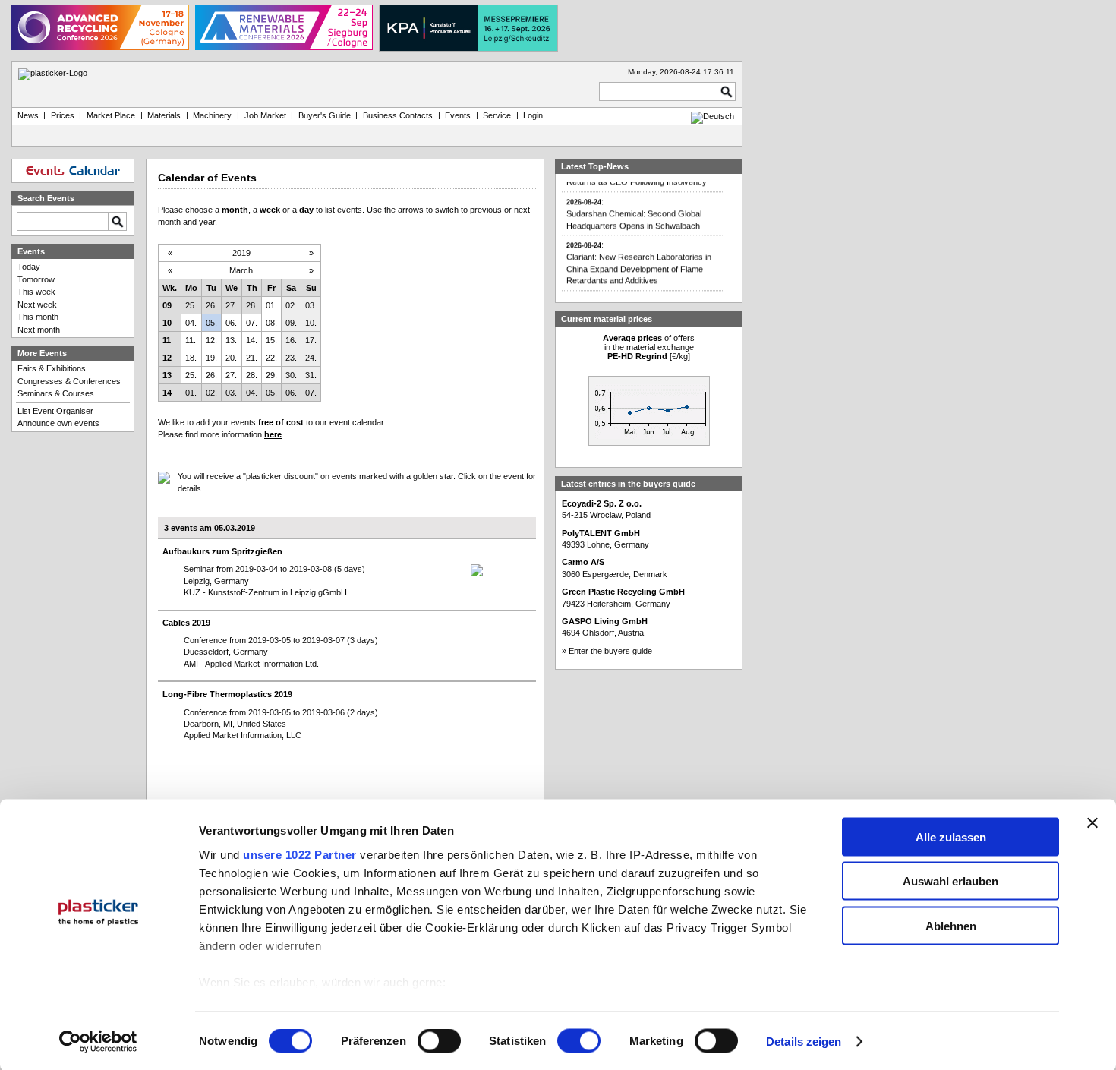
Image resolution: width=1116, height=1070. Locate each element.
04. (191, 322)
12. (211, 340)
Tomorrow (36, 279)
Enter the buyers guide (610, 650)
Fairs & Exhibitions (51, 368)
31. (311, 375)
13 (167, 375)
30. (291, 375)
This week (36, 291)
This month (37, 316)
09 (167, 305)
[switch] (439, 1041)
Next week (37, 304)
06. (231, 322)
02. (291, 305)
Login (533, 115)
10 (167, 322)
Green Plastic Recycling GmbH (623, 591)
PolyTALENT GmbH (601, 533)
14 (167, 392)
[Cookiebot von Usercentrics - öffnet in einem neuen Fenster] (98, 1042)
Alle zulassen (951, 836)
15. (271, 340)
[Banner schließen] (1092, 822)
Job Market (265, 115)
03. (311, 305)
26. (211, 305)
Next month (38, 329)
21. (251, 357)
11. (190, 340)
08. (271, 322)
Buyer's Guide (324, 115)
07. (251, 322)
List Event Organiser (55, 410)
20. (231, 357)
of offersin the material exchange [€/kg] (649, 347)
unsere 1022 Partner (300, 853)
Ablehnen (950, 925)
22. (271, 357)
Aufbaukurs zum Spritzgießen (222, 551)
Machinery (212, 115)
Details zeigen (803, 1041)
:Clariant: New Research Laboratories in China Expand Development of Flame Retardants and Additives (638, 257)
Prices (62, 115)
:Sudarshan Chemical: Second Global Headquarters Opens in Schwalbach (633, 208)
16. (291, 340)
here (273, 434)
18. (191, 357)
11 (166, 340)
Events (458, 115)
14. (251, 340)
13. (231, 340)
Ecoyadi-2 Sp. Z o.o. (602, 503)
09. (291, 322)
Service (497, 115)
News (28, 115)
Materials (164, 115)
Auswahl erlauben (950, 881)
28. (251, 305)
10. (311, 322)
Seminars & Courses (55, 393)
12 (167, 357)
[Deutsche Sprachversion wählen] (712, 116)
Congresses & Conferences (69, 381)
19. (211, 357)
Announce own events (58, 423)
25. (191, 305)
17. (311, 340)
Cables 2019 (186, 622)
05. (211, 322)
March (241, 270)
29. (271, 375)
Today (28, 266)
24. (311, 357)
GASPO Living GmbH (605, 621)
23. (291, 357)
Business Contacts (398, 115)
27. (231, 305)
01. (271, 305)
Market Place (111, 115)
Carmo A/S (583, 562)
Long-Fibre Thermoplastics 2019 (227, 694)
